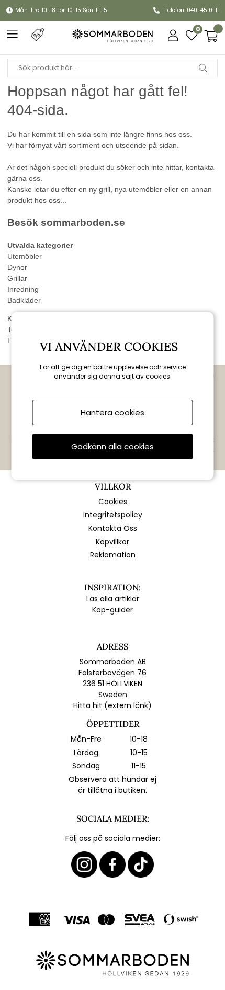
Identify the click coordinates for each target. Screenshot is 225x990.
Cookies (112, 501)
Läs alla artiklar (112, 599)
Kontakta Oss (112, 528)
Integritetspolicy (112, 514)
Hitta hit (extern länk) (112, 705)
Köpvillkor (112, 542)
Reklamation (113, 555)
